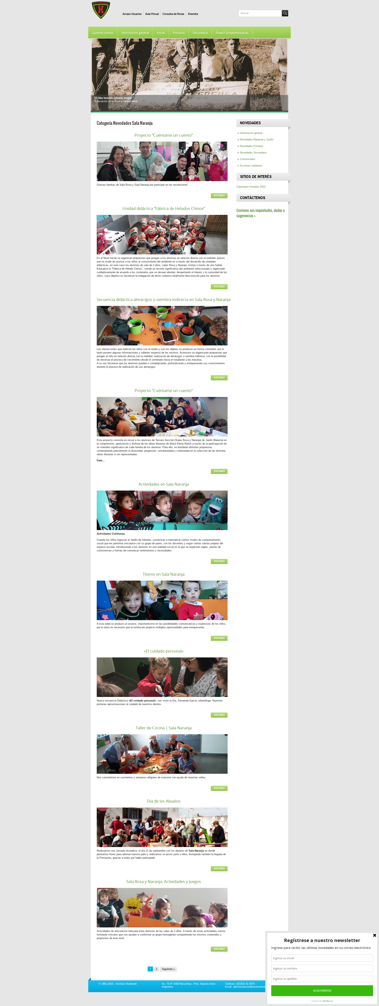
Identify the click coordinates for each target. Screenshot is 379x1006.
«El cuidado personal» (164, 651)
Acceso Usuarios (132, 14)
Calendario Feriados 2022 (250, 186)
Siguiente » (168, 968)
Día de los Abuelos (164, 801)
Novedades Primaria (251, 146)
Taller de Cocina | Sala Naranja (164, 728)
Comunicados (247, 159)
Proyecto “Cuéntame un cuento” (164, 135)
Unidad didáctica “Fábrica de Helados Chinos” (163, 208)
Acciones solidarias (251, 165)
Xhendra (193, 14)
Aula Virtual (152, 14)
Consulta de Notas (173, 14)
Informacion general (251, 133)
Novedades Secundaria (253, 152)
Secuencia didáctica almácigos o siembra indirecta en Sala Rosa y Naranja (164, 299)
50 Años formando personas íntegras (113, 98)
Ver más (219, 195)
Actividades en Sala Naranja (164, 484)
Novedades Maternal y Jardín (256, 139)
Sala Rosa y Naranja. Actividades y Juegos (163, 881)
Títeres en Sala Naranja (164, 574)
